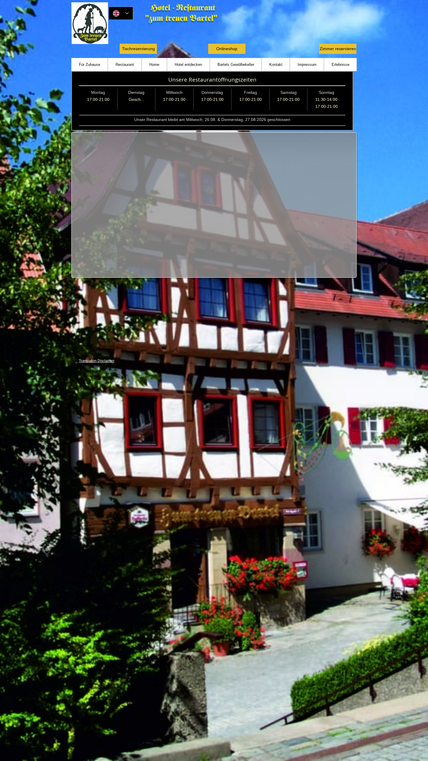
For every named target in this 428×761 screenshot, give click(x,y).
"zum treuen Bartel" (181, 18)
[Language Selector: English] (121, 13)
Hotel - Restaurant (184, 7)
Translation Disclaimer (96, 361)
